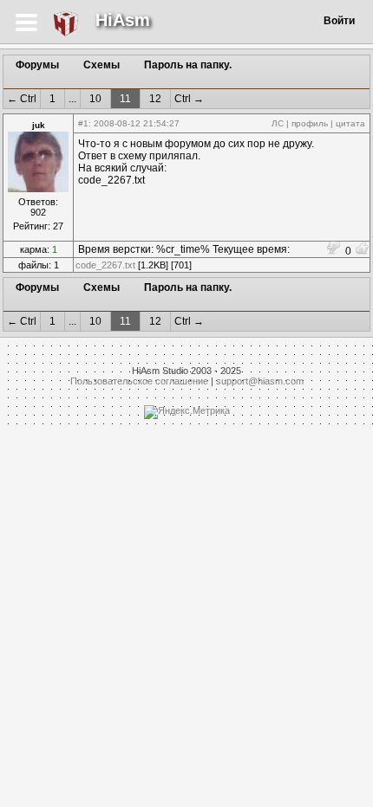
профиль (309, 123)
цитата (350, 123)
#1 (83, 123)
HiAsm (122, 19)
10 (95, 99)
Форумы (37, 65)
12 (155, 99)
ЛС (278, 123)
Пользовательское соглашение (139, 381)
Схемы (101, 65)
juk (38, 125)
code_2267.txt (105, 265)
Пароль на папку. (188, 65)
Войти (339, 21)
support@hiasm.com (260, 381)
